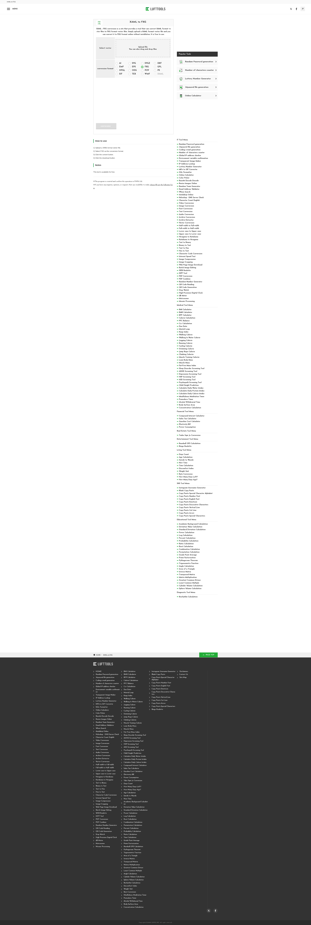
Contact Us (183, 674)
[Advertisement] (133, 99)
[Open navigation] (8, 9)
